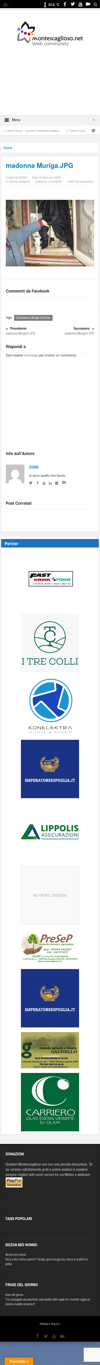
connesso (31, 355)
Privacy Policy (50, 1324)
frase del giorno (14, 1295)
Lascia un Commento (48, 181)
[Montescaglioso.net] (50, 33)
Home (7, 147)
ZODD (33, 467)
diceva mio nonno (15, 1255)
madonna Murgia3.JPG (20, 331)
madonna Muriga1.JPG (79, 331)
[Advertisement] (50, 77)
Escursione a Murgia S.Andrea (33, 318)
